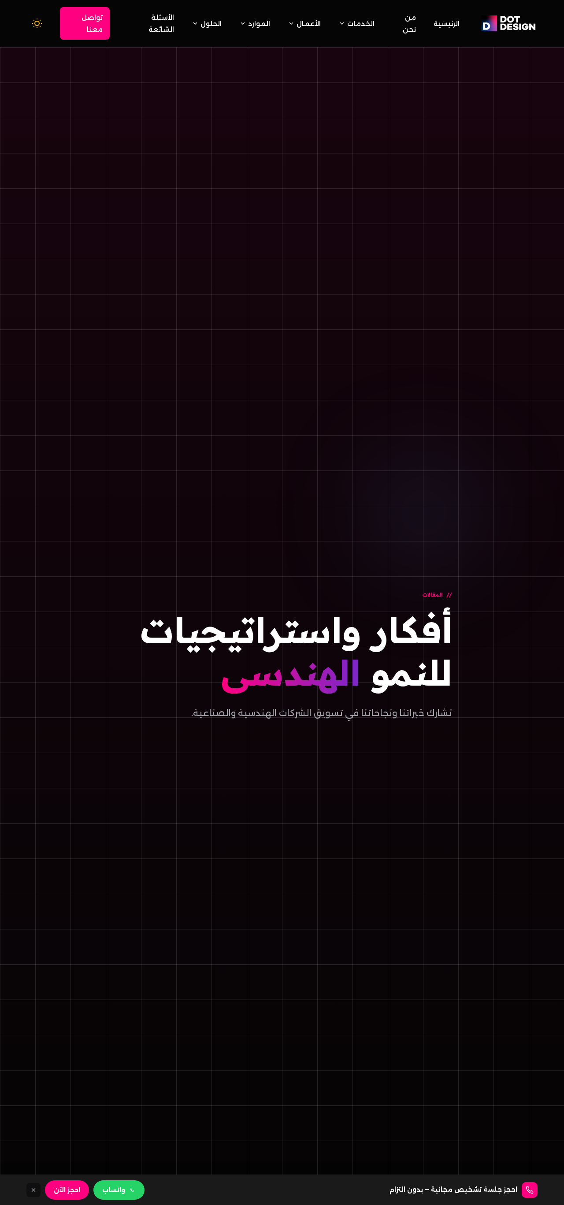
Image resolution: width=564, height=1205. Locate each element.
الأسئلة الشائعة (161, 23)
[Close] (33, 1190)
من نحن (409, 23)
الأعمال (309, 23)
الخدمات (361, 23)
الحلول (211, 23)
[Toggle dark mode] (37, 23)
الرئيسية (447, 23)
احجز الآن (67, 1190)
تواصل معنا (92, 23)
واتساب (113, 1190)
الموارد (259, 23)
